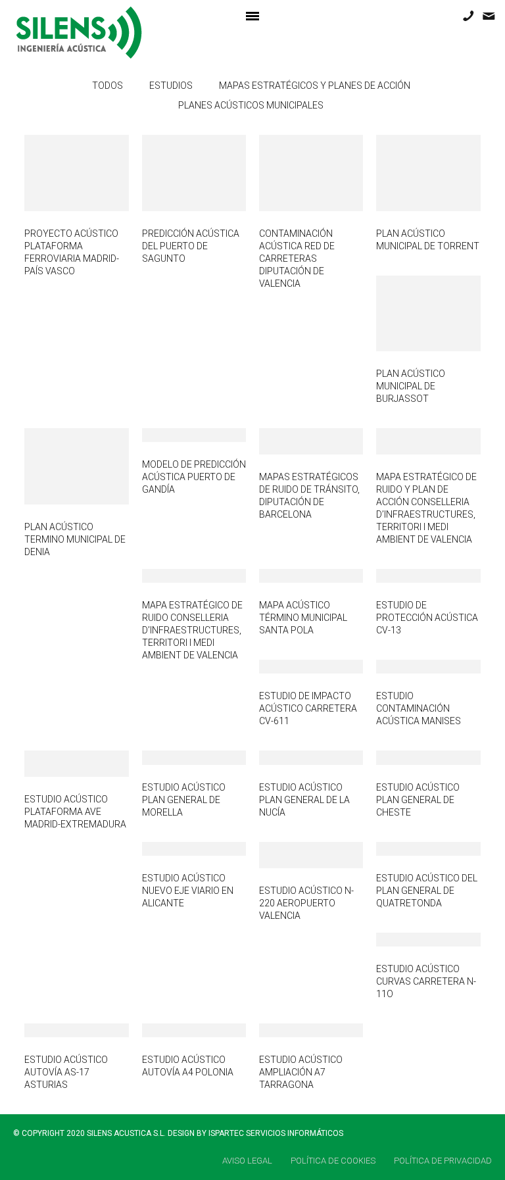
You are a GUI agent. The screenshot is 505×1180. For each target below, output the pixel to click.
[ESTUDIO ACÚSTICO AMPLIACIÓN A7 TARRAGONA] (291, 1029)
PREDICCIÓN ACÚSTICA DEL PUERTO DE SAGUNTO (190, 246)
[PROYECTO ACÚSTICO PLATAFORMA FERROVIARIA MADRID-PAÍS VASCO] (57, 172)
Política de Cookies (333, 1161)
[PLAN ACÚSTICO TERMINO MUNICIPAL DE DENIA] (57, 465)
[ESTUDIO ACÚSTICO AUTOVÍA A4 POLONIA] (174, 1029)
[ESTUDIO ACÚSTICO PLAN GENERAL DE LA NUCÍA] (291, 757)
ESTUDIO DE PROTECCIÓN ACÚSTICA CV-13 (427, 617)
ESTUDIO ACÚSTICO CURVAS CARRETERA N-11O (426, 981)
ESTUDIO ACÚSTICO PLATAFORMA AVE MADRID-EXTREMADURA (75, 811)
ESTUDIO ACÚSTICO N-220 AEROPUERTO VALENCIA (306, 903)
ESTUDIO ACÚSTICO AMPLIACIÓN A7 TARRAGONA (301, 1072)
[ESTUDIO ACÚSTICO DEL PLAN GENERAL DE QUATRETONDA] (408, 847)
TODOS (107, 85)
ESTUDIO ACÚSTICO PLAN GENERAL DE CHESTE (418, 800)
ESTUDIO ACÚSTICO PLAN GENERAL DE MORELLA (184, 800)
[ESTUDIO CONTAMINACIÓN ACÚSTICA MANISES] (408, 666)
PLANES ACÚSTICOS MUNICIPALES (251, 105)
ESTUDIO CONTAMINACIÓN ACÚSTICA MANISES (418, 708)
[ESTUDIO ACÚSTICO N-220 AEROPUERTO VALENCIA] (291, 854)
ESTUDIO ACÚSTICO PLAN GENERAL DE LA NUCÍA (304, 800)
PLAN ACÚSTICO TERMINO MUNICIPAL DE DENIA (75, 539)
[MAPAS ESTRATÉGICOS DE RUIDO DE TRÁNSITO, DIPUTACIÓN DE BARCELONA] (291, 440)
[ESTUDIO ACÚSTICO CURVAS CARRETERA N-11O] (408, 938)
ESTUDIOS (171, 85)
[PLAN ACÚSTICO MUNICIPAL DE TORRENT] (408, 172)
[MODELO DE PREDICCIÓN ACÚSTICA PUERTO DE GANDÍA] (174, 434)
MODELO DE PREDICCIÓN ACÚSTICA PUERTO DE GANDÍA (194, 477)
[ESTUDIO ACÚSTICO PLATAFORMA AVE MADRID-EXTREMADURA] (57, 763)
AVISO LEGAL (247, 1161)
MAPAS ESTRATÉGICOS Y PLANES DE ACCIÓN (314, 85)
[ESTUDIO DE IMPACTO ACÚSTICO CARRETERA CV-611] (291, 666)
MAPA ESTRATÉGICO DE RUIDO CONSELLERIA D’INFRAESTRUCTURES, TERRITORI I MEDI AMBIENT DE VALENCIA (192, 630)
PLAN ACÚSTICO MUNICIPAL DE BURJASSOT (410, 386)
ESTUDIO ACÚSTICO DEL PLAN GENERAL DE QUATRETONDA (426, 890)
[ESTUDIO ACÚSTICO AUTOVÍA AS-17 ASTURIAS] (57, 1029)
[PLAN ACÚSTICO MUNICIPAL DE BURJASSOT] (408, 313)
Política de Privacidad (443, 1161)
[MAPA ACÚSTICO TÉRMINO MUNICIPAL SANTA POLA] (291, 575)
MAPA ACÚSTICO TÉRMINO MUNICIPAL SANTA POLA (303, 617)
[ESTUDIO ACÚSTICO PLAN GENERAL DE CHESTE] (408, 757)
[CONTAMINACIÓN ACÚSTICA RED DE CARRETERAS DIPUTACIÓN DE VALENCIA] (291, 172)
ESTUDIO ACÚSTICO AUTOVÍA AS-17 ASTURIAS (66, 1072)
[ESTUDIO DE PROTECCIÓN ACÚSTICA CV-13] (408, 575)
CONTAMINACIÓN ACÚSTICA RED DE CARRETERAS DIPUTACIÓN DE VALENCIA (297, 258)
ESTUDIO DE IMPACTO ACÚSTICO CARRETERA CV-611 (308, 708)
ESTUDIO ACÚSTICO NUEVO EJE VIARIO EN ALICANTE (187, 890)
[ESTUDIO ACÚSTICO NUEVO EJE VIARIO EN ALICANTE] (174, 847)
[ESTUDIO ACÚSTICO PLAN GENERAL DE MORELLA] (174, 757)
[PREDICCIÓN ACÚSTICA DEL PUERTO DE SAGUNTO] (174, 172)
